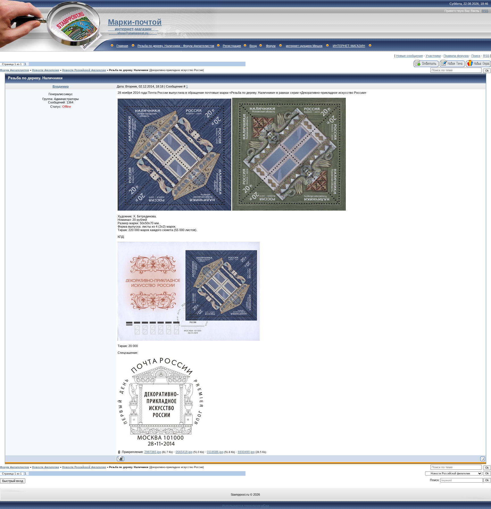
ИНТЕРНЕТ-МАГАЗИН (349, 45)
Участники (433, 55)
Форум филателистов (14, 70)
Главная (122, 45)
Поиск (475, 55)
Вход (253, 45)
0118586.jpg (215, 452)
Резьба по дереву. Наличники (128, 70)
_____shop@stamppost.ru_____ (133, 33)
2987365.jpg (152, 452)
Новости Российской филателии (84, 70)
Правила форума (456, 55)
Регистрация (232, 45)
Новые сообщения (409, 55)
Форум (271, 45)
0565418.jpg (184, 452)
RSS (485, 11)
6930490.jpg (246, 452)
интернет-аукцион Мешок (304, 45)
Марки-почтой (135, 22)
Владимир (61, 86)
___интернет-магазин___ (133, 29)
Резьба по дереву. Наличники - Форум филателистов (176, 45)
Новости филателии (45, 70)
